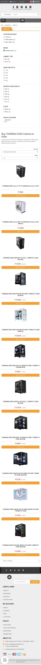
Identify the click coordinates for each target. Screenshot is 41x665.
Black (6, 109)
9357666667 (21, 649)
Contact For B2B (8, 599)
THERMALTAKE (9, 50)
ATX (6, 59)
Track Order (7, 616)
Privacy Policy (7, 624)
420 (6, 102)
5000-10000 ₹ (9, 42)
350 (6, 91)
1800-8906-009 (14, 646)
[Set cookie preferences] (5, 660)
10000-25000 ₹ (9, 39)
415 (6, 99)
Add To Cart (20, 231)
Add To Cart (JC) (20, 195)
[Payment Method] (5, 654)
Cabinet (15, 25)
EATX (6, 61)
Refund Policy (7, 631)
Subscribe (35, 582)
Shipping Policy (8, 634)
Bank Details (7, 593)
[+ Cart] (37, 168)
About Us (6, 590)
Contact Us (7, 596)
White (6, 111)
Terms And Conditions (10, 628)
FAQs (5, 613)
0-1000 (7, 37)
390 (6, 94)
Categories (7, 25)
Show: (36, 155)
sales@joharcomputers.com (16, 644)
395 (6, 96)
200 (6, 89)
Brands (6, 607)
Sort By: (36, 149)
